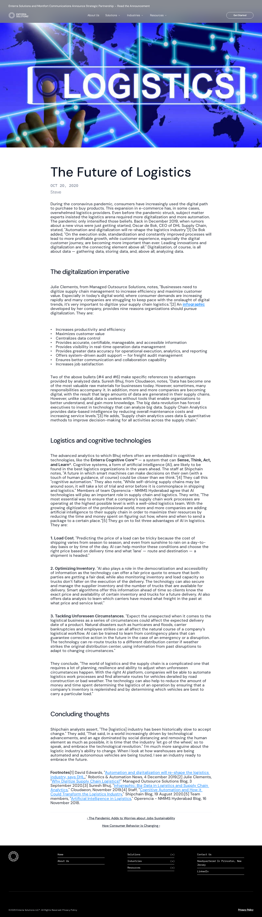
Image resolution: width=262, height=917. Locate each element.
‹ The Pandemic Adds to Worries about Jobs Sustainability (131, 818)
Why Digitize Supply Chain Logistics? (86, 781)
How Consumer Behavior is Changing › (131, 826)
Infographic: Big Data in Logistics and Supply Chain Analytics (129, 787)
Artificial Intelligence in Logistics (101, 798)
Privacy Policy (245, 909)
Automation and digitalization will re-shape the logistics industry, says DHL (130, 774)
